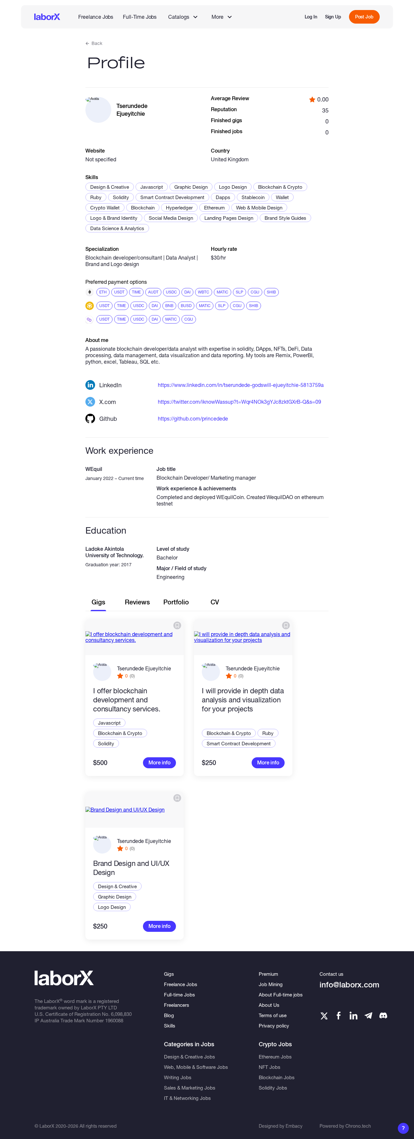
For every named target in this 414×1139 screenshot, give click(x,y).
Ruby (96, 197)
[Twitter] (323, 1015)
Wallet (282, 197)
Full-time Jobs (179, 994)
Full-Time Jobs (140, 17)
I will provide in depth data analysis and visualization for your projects (243, 700)
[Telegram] (368, 1015)
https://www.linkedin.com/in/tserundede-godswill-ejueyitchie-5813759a (241, 385)
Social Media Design (171, 218)
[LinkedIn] (353, 1015)
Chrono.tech (358, 1126)
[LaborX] (47, 17)
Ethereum (214, 207)
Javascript (151, 187)
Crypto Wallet (105, 207)
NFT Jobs (269, 1067)
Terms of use (273, 1015)
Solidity (121, 197)
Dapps (223, 197)
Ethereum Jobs (275, 1056)
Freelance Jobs (95, 17)
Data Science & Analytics (117, 228)
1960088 (114, 1020)
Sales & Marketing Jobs (189, 1088)
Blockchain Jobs (277, 1077)
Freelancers (176, 1005)
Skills (169, 1025)
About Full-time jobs (281, 994)
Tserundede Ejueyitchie (144, 668)
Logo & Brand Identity (113, 218)
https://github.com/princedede (193, 418)
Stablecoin (253, 197)
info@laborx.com (349, 985)
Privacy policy (274, 1025)
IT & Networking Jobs (187, 1098)
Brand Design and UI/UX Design (131, 868)
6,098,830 (121, 1014)
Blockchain (143, 207)
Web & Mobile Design (259, 207)
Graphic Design (191, 187)
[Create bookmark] (177, 625)
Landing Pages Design (228, 218)
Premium (268, 974)
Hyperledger (179, 207)
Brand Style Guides (285, 218)
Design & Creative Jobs (189, 1056)
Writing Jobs (177, 1077)
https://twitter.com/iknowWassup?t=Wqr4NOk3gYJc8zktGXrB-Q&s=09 (239, 402)
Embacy (294, 1126)
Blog (169, 1015)
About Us (269, 1005)
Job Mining (271, 984)
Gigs (169, 974)
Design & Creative (109, 187)
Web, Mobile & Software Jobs (196, 1067)
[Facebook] (339, 1015)
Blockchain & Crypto (280, 187)
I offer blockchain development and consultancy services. (126, 700)
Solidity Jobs (273, 1088)
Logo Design (233, 187)
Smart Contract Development (172, 197)
